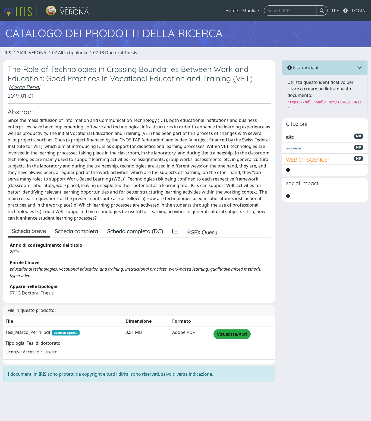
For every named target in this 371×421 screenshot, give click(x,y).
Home (231, 11)
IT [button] (334, 11)
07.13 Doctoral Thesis (115, 53)
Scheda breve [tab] (29, 230)
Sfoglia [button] (249, 11)
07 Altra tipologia (69, 53)
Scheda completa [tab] (76, 231)
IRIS (7, 53)
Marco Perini (24, 87)
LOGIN (359, 11)
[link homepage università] (67, 10)
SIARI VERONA (31, 53)
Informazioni (305, 67)
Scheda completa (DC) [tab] (135, 231)
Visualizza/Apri (232, 334)
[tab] (175, 231)
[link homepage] (19, 10)
